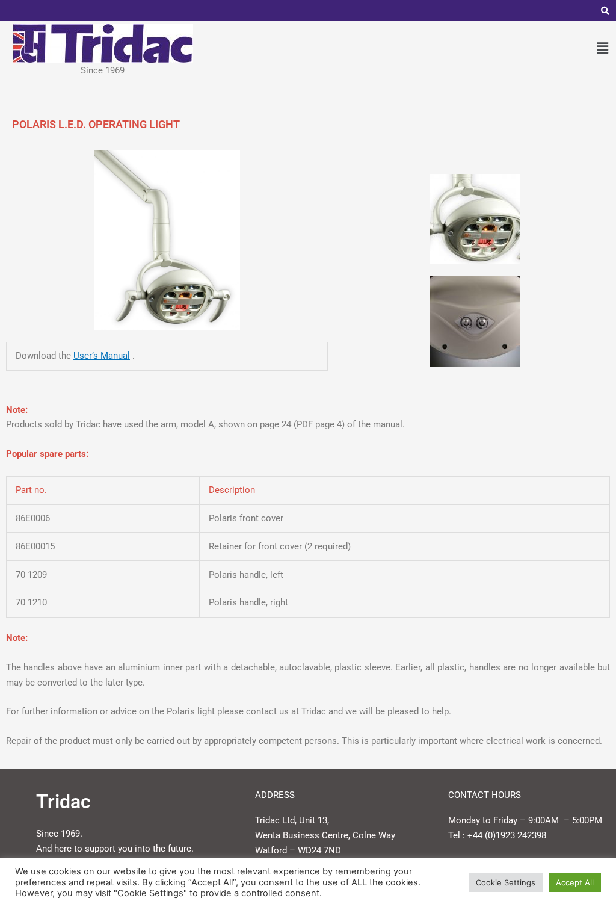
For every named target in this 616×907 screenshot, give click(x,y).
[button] (603, 48)
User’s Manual (101, 355)
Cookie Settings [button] (505, 882)
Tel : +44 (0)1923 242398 (497, 835)
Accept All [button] (575, 882)
